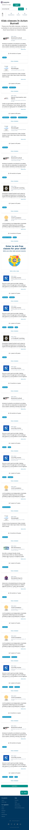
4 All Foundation (16, 218)
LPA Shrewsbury (16, 547)
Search (21, 9)
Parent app (4, 802)
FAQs (16, 802)
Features (3, 810)
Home (3, 808)
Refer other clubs (14, 271)
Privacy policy (18, 805)
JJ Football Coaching (17, 188)
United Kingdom (16, 820)
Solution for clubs (6, 4)
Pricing (3, 812)
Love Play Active (16, 278)
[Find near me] (26, 9)
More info (23, 49)
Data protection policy (19, 807)
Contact (16, 800)
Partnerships (4, 814)
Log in (16, 5)
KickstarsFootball (16, 38)
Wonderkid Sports (16, 578)
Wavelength (15, 68)
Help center (17, 804)
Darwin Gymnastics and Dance (18, 98)
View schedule (14, 61)
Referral (3, 816)
